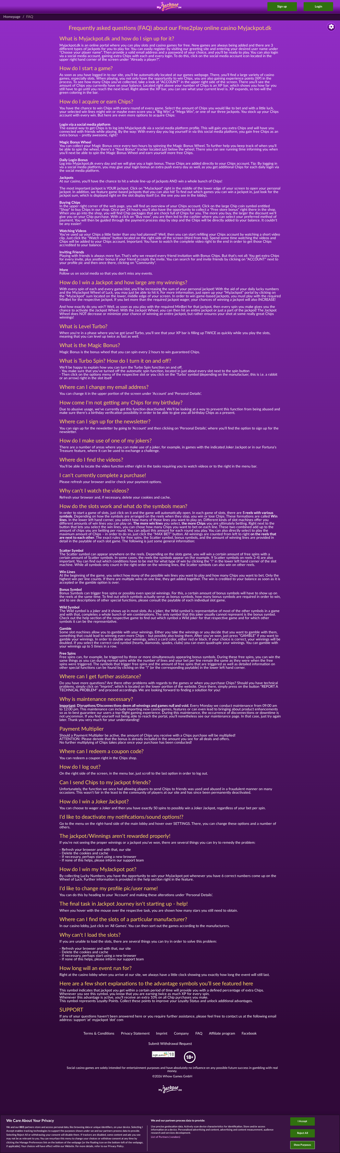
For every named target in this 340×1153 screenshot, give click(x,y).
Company (181, 1033)
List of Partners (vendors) (165, 1137)
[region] (170, 1134)
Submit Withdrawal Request (170, 1044)
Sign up (282, 6)
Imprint (161, 1033)
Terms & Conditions (98, 1033)
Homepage (11, 17)
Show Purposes (302, 1145)
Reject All (302, 1133)
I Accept (302, 1121)
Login (318, 6)
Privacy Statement (135, 1033)
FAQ (198, 1033)
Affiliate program (222, 1033)
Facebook (249, 1033)
